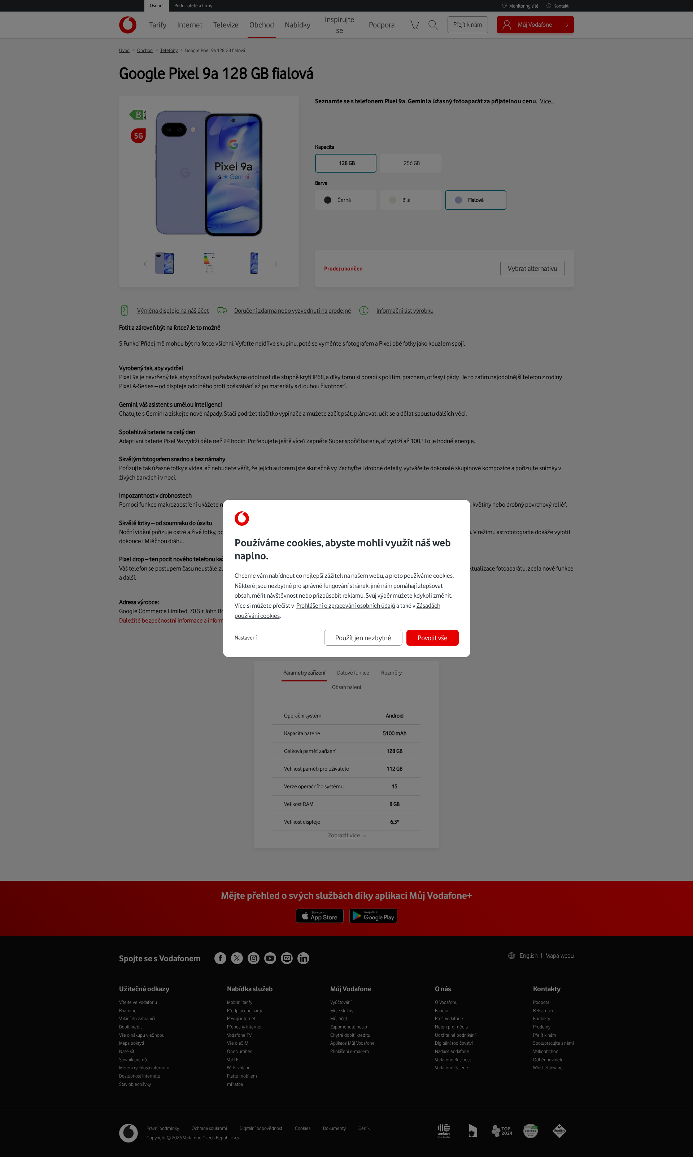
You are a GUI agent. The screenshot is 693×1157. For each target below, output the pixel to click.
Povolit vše (433, 638)
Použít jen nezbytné (363, 638)
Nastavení (246, 637)
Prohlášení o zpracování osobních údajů (345, 605)
